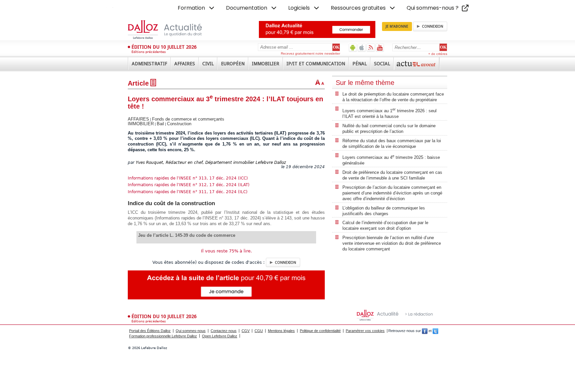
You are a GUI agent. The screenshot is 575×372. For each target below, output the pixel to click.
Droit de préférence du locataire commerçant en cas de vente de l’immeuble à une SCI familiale (392, 175)
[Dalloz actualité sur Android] (352, 47)
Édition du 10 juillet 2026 (164, 47)
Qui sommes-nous (191, 331)
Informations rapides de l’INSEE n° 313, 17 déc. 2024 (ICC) (188, 178)
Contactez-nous (224, 331)
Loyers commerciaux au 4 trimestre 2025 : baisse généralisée (391, 160)
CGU (259, 331)
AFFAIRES (138, 119)
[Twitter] (435, 331)
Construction (179, 123)
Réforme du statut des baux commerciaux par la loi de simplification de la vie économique (391, 143)
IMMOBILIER (141, 123)
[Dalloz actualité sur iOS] (361, 47)
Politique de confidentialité (320, 331)
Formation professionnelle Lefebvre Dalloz (163, 336)
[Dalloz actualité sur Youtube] (379, 47)
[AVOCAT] (416, 63)
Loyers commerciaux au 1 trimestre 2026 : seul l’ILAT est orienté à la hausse (389, 113)
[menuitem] (197, 8)
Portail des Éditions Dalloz (150, 331)
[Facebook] (425, 331)
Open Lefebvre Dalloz (219, 336)
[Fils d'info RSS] (370, 47)
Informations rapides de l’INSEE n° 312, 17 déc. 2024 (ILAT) (189, 185)
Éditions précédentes (148, 52)
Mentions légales (281, 331)
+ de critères (437, 54)
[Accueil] (172, 29)
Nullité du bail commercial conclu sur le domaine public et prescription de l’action (389, 128)
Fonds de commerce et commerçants (188, 119)
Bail (160, 123)
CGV (246, 331)
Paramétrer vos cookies (365, 331)
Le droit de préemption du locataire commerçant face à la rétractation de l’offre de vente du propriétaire (393, 97)
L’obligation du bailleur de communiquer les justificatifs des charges (383, 210)
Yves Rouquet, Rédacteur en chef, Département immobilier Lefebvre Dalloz (211, 162)
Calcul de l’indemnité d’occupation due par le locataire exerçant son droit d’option (385, 225)
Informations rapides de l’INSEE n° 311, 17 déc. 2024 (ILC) (188, 191)
